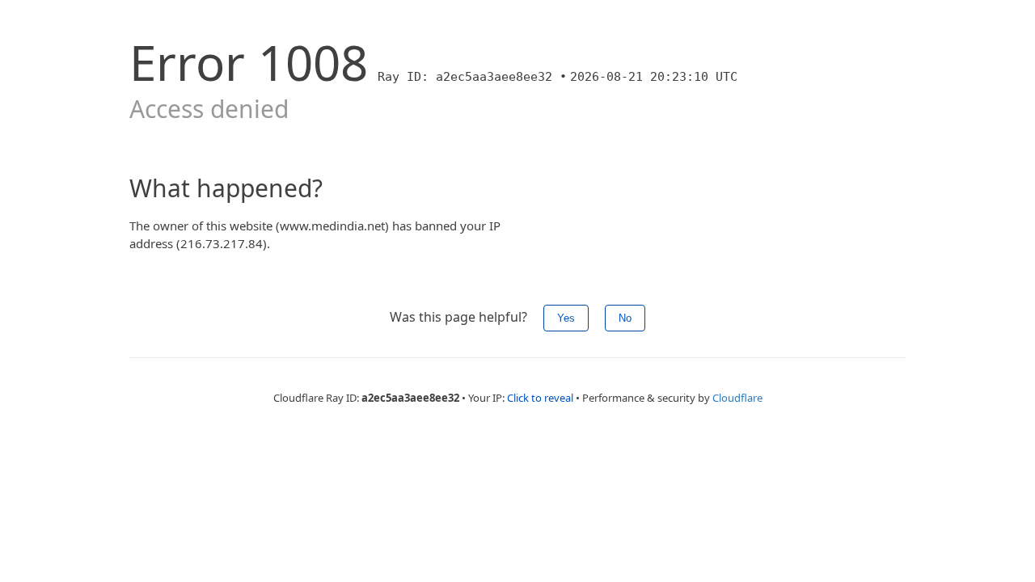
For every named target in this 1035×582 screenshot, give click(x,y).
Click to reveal (540, 397)
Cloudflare (737, 397)
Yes (566, 318)
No (625, 318)
